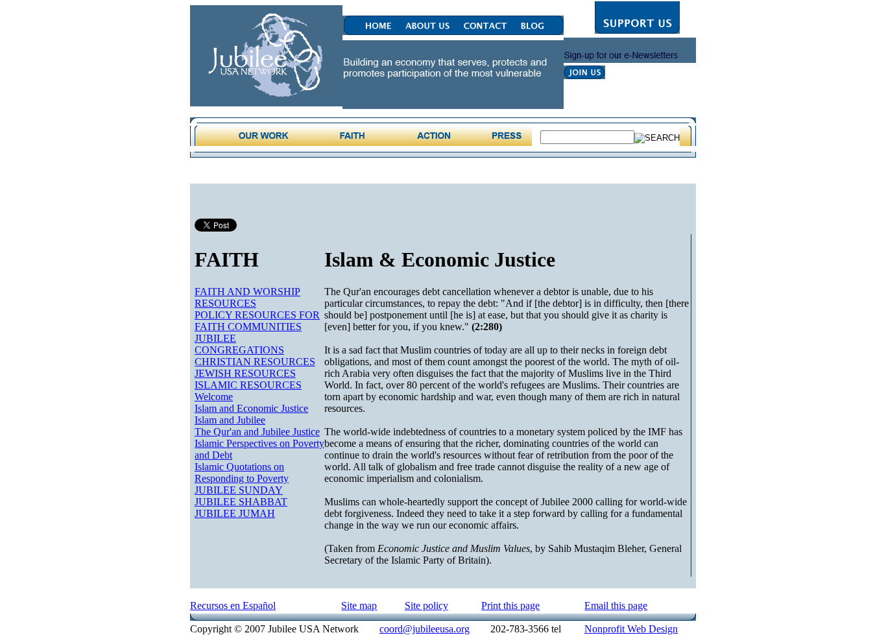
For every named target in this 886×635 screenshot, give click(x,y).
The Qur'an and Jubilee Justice (257, 431)
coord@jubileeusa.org (424, 628)
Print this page (510, 605)
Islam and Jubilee (230, 419)
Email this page (615, 605)
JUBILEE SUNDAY (239, 490)
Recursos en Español (233, 605)
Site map (359, 605)
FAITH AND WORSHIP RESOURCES (247, 297)
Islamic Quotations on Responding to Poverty (242, 472)
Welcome (214, 396)
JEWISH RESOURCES (245, 373)
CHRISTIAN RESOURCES (255, 361)
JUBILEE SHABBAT (241, 501)
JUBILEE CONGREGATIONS (239, 344)
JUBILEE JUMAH (235, 513)
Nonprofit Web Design (631, 628)
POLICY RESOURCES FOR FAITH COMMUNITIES (257, 320)
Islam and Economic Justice (251, 408)
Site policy (426, 605)
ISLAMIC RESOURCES (248, 384)
